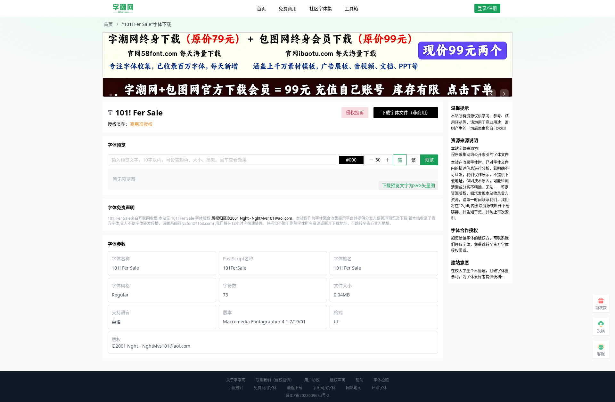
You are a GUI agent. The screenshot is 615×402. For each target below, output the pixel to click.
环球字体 (379, 387)
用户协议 (312, 380)
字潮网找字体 (324, 387)
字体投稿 (381, 380)
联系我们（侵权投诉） (275, 380)
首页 (261, 8)
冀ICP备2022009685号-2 (307, 395)
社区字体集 (320, 8)
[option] (307, 64)
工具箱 (351, 8)
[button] (111, 95)
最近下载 (294, 387)
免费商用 (288, 8)
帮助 (359, 380)
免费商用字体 (265, 387)
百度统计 (235, 387)
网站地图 (353, 387)
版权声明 (337, 380)
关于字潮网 (235, 380)
